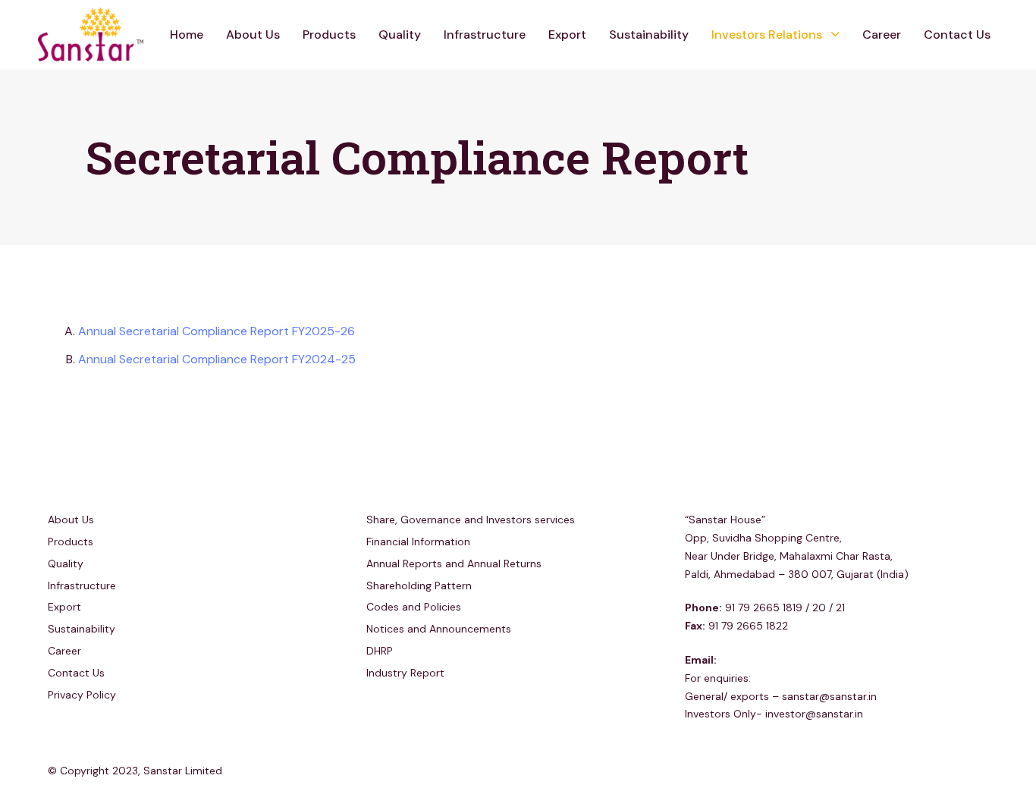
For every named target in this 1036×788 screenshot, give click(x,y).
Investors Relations (766, 34)
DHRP (379, 651)
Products (329, 34)
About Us (253, 34)
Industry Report (405, 673)
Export (567, 34)
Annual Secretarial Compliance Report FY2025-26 (216, 331)
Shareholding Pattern (419, 585)
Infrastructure (485, 34)
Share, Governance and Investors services (470, 519)
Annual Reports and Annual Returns (454, 563)
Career (881, 34)
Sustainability (649, 34)
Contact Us (957, 34)
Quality (399, 34)
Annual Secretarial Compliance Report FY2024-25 (217, 359)
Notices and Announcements (438, 629)
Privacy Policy (82, 695)
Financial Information (418, 541)
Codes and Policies (413, 607)
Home (186, 34)
